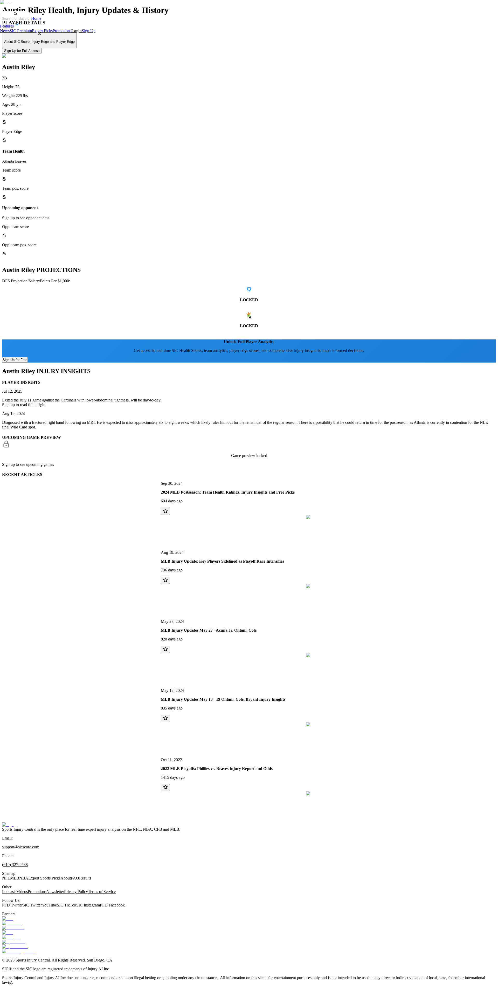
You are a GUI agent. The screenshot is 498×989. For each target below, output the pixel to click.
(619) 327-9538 (15, 864)
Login (76, 31)
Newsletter (55, 891)
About (65, 878)
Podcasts (9, 891)
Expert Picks (42, 31)
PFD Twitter (12, 905)
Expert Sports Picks (44, 878)
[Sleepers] (11, 937)
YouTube (49, 905)
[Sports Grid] (13, 942)
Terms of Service (102, 891)
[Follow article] (165, 511)
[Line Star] (11, 923)
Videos (22, 891)
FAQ (75, 878)
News (5, 31)
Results (85, 878)
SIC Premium (21, 31)
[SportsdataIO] (15, 946)
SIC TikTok (66, 905)
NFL (6, 878)
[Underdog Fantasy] (19, 951)
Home (36, 18)
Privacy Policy (76, 891)
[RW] (7, 932)
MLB (14, 878)
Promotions (62, 31)
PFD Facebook (112, 905)
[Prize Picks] (13, 928)
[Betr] (7, 918)
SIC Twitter (32, 905)
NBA (23, 878)
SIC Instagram (88, 905)
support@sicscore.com (20, 847)
